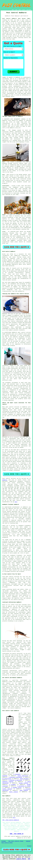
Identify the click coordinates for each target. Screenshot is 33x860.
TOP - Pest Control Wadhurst (10, 820)
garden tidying (23, 783)
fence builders (24, 778)
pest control (11, 24)
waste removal (13, 791)
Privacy (29, 845)
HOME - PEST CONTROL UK (16, 833)
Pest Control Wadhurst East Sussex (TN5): (16, 18)
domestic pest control (14, 745)
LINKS (16, 9)
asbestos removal (7, 781)
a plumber (12, 784)
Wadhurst (4, 479)
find (7, 798)
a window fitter (16, 787)
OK (29, 859)
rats (29, 163)
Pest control (6, 478)
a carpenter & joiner (24, 786)
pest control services (23, 498)
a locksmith (17, 774)
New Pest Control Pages (15, 841)
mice (27, 141)
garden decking (7, 788)
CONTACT (23, 9)
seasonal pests (9, 96)
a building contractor (15, 777)
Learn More (21, 859)
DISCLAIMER (29, 9)
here (16, 501)
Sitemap (3, 841)
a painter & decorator (15, 780)
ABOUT (20, 9)
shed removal (24, 790)
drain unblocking (23, 775)
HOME (13, 9)
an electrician (6, 778)
